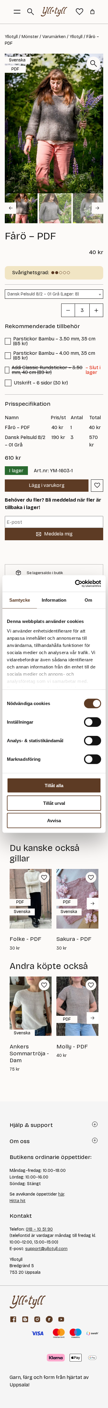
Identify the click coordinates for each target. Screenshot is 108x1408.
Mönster (30, 36)
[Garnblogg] (25, 1319)
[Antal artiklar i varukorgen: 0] (92, 12)
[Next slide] (97, 208)
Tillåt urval (54, 802)
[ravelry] (49, 1319)
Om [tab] (88, 600)
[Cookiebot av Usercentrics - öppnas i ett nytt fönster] (76, 583)
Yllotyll (11, 36)
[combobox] (54, 294)
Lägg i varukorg (46, 485)
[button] (21, 208)
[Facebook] (13, 1319)
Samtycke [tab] (19, 600)
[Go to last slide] (10, 208)
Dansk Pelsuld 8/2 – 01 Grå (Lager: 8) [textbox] (43, 294)
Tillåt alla (54, 785)
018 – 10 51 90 (39, 1229)
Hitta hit (18, 1200)
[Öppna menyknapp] (17, 11)
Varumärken (54, 36)
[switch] (92, 722)
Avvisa (54, 820)
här (61, 1194)
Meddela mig (58, 534)
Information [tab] (54, 600)
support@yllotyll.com (46, 1248)
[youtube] (61, 1319)
